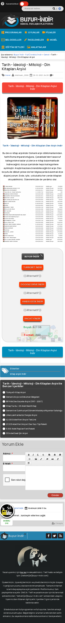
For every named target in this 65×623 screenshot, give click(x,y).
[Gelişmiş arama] (61, 10)
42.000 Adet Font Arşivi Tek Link (21, 419)
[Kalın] (28, 455)
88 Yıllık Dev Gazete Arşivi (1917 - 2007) (24, 401)
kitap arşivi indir (18, 374)
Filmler (51, 32)
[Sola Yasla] (49, 455)
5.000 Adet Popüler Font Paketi (20, 428)
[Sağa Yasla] (60, 455)
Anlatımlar (38, 47)
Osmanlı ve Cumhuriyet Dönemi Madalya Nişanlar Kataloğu (34, 410)
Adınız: (8, 453)
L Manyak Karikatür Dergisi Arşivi (21, 415)
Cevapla (59, 523)
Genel (46, 54)
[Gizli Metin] (47, 459)
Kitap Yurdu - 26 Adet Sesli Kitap (21, 406)
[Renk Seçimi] (41, 459)
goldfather (17, 508)
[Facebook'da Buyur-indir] (48, 535)
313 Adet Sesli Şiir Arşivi (17, 433)
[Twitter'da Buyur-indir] (54, 535)
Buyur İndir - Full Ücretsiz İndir (28, 54)
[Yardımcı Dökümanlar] (2, 4)
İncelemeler (35, 39)
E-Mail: (8, 463)
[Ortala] (54, 455)
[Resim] (36, 459)
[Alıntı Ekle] (52, 459)
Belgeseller (13, 39)
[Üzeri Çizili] (43, 455)
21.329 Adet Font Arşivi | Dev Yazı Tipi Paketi (26, 424)
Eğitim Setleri (14, 47)
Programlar (13, 32)
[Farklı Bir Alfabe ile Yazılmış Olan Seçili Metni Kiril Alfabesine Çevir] (58, 459)
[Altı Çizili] (38, 455)
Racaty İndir (32, 318)
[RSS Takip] (60, 535)
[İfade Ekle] (29, 459)
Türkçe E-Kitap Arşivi (16, 392)
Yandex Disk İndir (32, 301)
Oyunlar (33, 32)
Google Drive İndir (32, 284)
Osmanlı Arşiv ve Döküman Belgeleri (22, 397)
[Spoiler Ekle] (28, 463)
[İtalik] (33, 455)
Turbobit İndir (32, 267)
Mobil (53, 39)
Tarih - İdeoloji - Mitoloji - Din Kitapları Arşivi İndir (32, 87)
